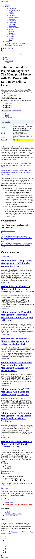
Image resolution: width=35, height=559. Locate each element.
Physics (11, 33)
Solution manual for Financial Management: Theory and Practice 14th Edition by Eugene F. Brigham (17, 316)
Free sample (17, 110)
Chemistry (12, 15)
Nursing (11, 29)
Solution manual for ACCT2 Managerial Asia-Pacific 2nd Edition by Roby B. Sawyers (15, 392)
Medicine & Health (14, 27)
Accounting (12, 8)
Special (8, 41)
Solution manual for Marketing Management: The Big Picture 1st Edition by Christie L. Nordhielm (16, 417)
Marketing (12, 24)
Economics (12, 19)
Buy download (7, 110)
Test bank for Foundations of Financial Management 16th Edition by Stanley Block (15, 341)
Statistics (11, 36)
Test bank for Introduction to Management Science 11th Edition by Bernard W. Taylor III (17, 289)
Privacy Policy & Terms (12, 515)
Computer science (14, 17)
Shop (7, 6)
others (10, 40)
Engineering (12, 20)
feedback (3, 485)
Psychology (12, 34)
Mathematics (12, 26)
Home (8, 5)
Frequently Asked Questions (14, 45)
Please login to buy (8, 471)
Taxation (11, 38)
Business (11, 13)
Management (13, 22)
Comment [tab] (9, 117)
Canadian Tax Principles (17, 43)
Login (11, 48)
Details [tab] (8, 114)
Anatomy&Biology (14, 10)
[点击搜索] (20, 54)
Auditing (11, 12)
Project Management (9, 185)
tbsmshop (15, 532)
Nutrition (11, 31)
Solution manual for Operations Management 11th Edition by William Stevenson (16, 263)
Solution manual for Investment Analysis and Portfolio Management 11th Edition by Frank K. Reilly (16, 366)
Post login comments (8, 231)
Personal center (9, 503)
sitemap (9, 533)
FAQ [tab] (7, 116)
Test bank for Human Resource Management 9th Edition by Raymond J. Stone (16, 444)
